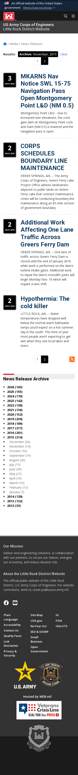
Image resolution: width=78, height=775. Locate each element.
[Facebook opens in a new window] (6, 603)
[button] (39, 8)
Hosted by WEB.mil (37, 696)
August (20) (17, 460)
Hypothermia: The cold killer (45, 302)
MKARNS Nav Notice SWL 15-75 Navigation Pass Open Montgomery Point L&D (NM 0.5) (47, 91)
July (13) (14, 465)
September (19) (20, 455)
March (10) (16, 483)
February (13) (18, 487)
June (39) (15, 469)
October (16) (18, 451)
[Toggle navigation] (71, 16)
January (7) (16, 492)
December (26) (19, 442)
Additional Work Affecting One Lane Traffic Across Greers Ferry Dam (47, 233)
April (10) (15, 478)
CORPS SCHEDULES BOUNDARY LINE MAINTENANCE (44, 157)
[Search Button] (64, 16)
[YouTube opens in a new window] (15, 603)
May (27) (15, 474)
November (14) (20, 446)
